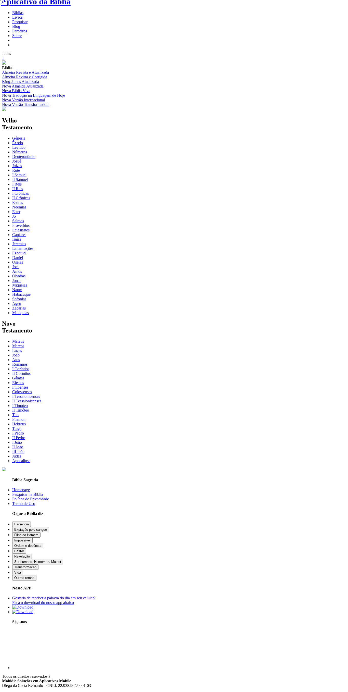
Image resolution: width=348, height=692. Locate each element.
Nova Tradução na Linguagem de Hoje (33, 95)
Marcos (18, 346)
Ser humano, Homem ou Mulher (37, 562)
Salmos (18, 221)
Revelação (22, 556)
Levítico (18, 147)
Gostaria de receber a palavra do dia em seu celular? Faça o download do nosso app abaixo (54, 600)
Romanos (20, 364)
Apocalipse (21, 461)
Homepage (21, 490)
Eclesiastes (21, 230)
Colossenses (22, 392)
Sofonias (19, 299)
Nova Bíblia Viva (16, 91)
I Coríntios (20, 369)
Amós (17, 271)
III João (18, 451)
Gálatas (18, 378)
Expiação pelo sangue (30, 530)
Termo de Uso (23, 503)
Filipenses (20, 387)
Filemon (18, 419)
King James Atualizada (20, 81)
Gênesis (18, 138)
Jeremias (19, 244)
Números (19, 152)
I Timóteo (20, 405)
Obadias (18, 276)
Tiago (16, 428)
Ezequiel (19, 253)
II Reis (17, 189)
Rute (16, 170)
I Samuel (19, 175)
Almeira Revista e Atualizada (25, 72)
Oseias (17, 262)
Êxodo (17, 143)
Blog (16, 26)
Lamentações (22, 248)
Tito (15, 415)
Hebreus (19, 424)
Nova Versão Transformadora (25, 104)
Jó (14, 216)
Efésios (18, 382)
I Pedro (18, 433)
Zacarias (19, 308)
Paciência (21, 524)
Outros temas (24, 578)
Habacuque (21, 294)
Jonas (16, 280)
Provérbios (21, 225)
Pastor (19, 551)
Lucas (17, 350)
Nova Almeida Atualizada (23, 86)
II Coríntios (21, 373)
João (16, 355)
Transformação (25, 567)
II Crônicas (21, 198)
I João (17, 442)
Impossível (22, 540)
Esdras (17, 202)
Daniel (17, 257)
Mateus (18, 341)
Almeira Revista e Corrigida (24, 77)
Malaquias (20, 313)
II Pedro (18, 438)
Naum (17, 290)
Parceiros (19, 31)
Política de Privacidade (30, 499)
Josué (16, 161)
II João (17, 447)
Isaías (16, 239)
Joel (15, 267)
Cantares (19, 234)
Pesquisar (20, 22)
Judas (16, 456)
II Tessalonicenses (26, 401)
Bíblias (17, 12)
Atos (16, 359)
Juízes (17, 166)
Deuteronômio (23, 156)
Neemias (19, 207)
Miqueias (19, 285)
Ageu (16, 303)
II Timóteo (20, 410)
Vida (17, 572)
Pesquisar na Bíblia (27, 494)
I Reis (17, 184)
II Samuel (20, 179)
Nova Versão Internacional (23, 100)
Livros (17, 17)
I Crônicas (20, 193)
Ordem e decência (27, 546)
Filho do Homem (26, 535)
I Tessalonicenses (26, 396)
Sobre (17, 35)
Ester (16, 211)
